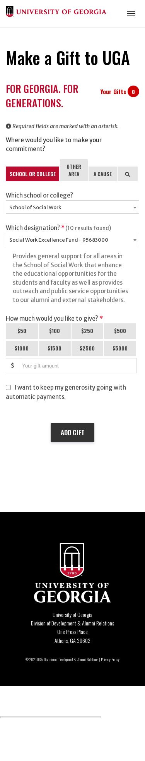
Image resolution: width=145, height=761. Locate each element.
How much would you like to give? (54, 318)
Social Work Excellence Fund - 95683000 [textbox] (58, 240)
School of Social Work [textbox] (35, 207)
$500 (120, 331)
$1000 (22, 348)
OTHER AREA (74, 170)
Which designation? (58, 228)
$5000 (120, 348)
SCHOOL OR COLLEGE (33, 174)
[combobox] (72, 207)
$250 (87, 331)
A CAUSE (103, 174)
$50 (21, 331)
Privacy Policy (110, 659)
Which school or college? (39, 195)
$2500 (87, 348)
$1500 (54, 348)
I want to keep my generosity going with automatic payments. (66, 392)
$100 (54, 331)
